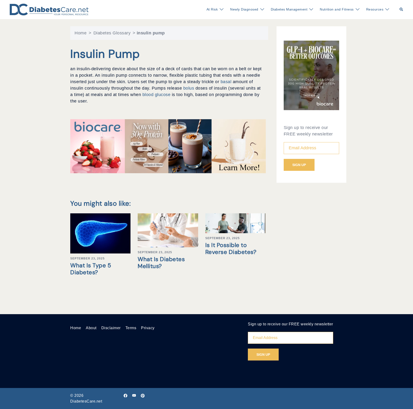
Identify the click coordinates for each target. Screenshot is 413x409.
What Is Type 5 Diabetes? (90, 269)
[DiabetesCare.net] (49, 9)
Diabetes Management (289, 9)
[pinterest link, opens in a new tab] (143, 395)
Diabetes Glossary (112, 33)
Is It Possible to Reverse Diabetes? (231, 248)
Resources (375, 9)
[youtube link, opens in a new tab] (134, 395)
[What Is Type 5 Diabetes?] (100, 233)
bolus (189, 88)
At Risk (212, 9)
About (91, 328)
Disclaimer (111, 328)
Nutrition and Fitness (337, 9)
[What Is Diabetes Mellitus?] (168, 229)
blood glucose (157, 94)
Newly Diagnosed (244, 9)
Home (81, 33)
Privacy (148, 328)
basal (227, 81)
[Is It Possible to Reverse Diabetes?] (235, 223)
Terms (130, 328)
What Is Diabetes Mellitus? (161, 262)
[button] (401, 9)
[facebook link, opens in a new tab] (125, 395)
